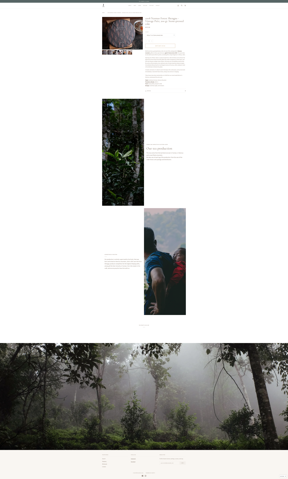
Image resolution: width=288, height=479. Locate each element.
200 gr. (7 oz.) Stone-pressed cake (155, 35)
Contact (104, 466)
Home (103, 12)
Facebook (133, 461)
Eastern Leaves (137, 472)
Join (182, 462)
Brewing (149, 90)
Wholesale (104, 464)
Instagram (133, 458)
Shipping (104, 461)
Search (103, 458)
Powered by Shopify (150, 472)
